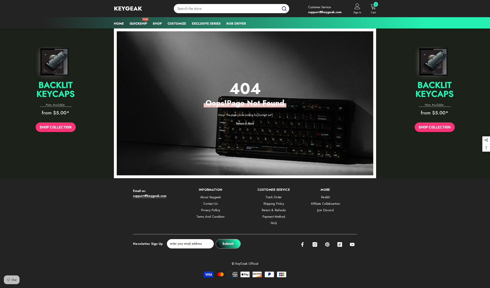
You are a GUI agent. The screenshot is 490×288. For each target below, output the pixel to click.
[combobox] (226, 8)
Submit (228, 243)
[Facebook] (302, 244)
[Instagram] (315, 244)
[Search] (231, 8)
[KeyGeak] (55, 90)
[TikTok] (340, 244)
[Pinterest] (327, 244)
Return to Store (245, 123)
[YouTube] (352, 244)
